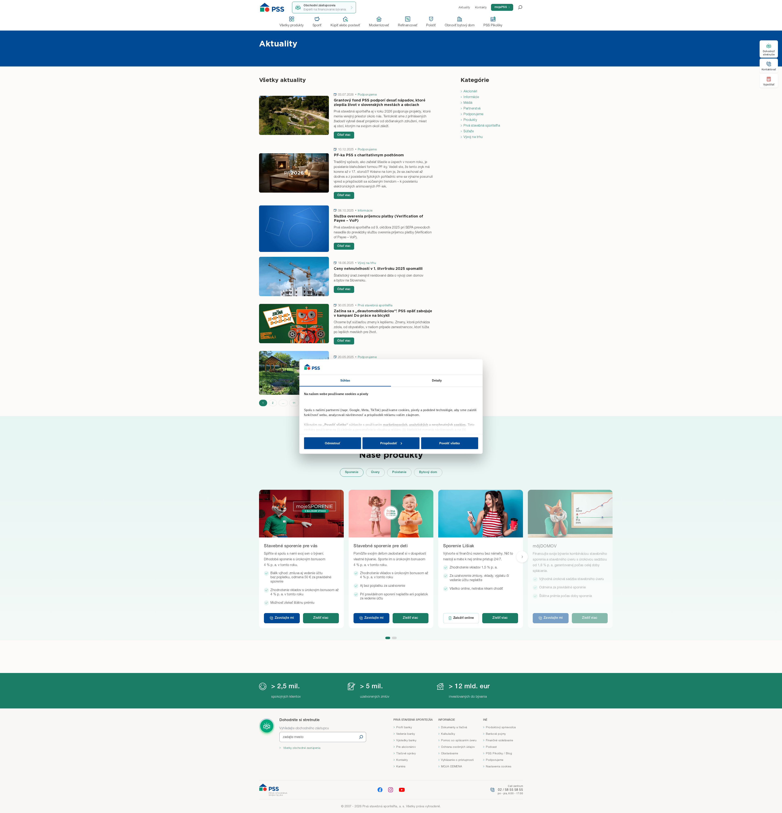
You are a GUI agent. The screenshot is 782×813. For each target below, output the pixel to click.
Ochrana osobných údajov (458, 746)
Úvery (375, 472)
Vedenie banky (405, 733)
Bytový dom (428, 472)
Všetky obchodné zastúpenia (301, 747)
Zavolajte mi (284, 618)
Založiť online (463, 618)
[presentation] (522, 557)
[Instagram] (390, 789)
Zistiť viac (321, 618)
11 (294, 402)
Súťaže (468, 131)
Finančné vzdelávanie (499, 740)
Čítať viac (344, 135)
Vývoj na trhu (473, 137)
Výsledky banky (406, 740)
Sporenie (351, 472)
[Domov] (272, 7)
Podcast (491, 746)
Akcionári (470, 91)
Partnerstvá (472, 108)
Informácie (471, 97)
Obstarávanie (449, 753)
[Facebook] (380, 789)
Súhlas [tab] (345, 380)
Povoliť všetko (449, 443)
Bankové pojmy (496, 733)
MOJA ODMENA (451, 766)
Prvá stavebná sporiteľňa (481, 125)
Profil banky (404, 727)
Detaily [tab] (437, 380)
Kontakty (402, 759)
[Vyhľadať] (361, 736)
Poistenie (399, 472)
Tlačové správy (406, 753)
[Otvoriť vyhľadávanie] (517, 7)
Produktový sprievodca (501, 727)
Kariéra (400, 766)
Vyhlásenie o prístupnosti (457, 759)
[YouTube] (402, 790)
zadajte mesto (293, 737)
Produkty (470, 119)
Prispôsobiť (388, 443)
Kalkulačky (448, 733)
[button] (387, 637)
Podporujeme (473, 114)
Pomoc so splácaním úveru (458, 740)
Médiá (467, 102)
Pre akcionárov (406, 746)
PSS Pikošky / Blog (499, 753)
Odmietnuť (332, 443)
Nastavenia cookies (498, 766)
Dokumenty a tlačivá (454, 727)
